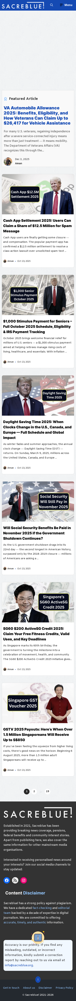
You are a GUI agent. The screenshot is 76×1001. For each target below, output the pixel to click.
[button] (52, 5)
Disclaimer (45, 988)
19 (47, 791)
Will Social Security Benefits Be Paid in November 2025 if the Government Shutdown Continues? (37, 533)
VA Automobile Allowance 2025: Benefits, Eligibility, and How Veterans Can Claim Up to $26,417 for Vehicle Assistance (37, 115)
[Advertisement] (38, 49)
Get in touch (11, 988)
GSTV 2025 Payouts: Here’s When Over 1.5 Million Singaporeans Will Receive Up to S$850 (38, 734)
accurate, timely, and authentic (25, 922)
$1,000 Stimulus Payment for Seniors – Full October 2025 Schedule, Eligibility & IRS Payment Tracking (37, 326)
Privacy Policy (64, 988)
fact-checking (42, 908)
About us (29, 988)
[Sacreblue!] (23, 5)
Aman (18, 163)
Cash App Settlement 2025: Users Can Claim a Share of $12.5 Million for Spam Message (37, 225)
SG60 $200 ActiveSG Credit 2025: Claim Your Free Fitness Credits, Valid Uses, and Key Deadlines (36, 633)
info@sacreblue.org (19, 965)
